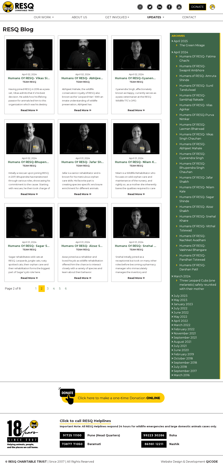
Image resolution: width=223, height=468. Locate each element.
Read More (28, 110)
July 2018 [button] (180, 366)
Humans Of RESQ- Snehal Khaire (139, 246)
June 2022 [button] (181, 312)
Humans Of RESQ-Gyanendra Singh (141, 78)
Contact (189, 17)
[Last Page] (76, 288)
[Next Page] (71, 288)
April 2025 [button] (180, 41)
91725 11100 (72, 435)
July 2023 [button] (180, 296)
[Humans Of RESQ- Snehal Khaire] (136, 222)
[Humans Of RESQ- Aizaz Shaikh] (83, 222)
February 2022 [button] (184, 329)
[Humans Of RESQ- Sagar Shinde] (29, 222)
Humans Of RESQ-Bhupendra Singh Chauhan (41, 162)
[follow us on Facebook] (170, 7)
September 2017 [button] (185, 371)
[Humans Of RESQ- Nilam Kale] (136, 138)
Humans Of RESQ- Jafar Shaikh (84, 162)
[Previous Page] (30, 288)
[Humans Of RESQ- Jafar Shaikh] (83, 138)
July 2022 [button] (180, 308)
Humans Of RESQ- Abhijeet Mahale (87, 78)
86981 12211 (154, 444)
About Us (79, 17)
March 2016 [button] (181, 375)
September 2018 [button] (185, 362)
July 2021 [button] (180, 346)
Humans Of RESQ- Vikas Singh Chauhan (37, 78)
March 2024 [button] (181, 276)
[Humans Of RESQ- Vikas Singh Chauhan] (29, 54)
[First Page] (25, 288)
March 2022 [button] (181, 325)
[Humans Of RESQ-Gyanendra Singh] (136, 54)
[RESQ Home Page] (18, 6)
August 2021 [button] (182, 341)
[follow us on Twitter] (150, 7)
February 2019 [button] (183, 354)
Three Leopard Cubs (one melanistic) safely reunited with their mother (197, 285)
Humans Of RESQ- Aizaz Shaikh (84, 246)
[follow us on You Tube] (180, 7)
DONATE (197, 7)
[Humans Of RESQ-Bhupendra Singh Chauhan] (29, 138)
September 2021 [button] (185, 337)
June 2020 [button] (181, 350)
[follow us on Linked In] (160, 7)
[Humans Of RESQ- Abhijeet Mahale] (83, 54)
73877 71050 (72, 444)
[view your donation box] (212, 6)
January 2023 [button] (183, 304)
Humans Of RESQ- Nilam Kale (137, 162)
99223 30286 (153, 435)
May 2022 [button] (180, 316)
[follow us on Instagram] (141, 7)
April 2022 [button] (180, 321)
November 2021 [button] (184, 333)
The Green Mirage (192, 45)
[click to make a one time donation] (111, 395)
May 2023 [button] (180, 300)
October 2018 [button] (183, 358)
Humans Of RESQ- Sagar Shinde (32, 246)
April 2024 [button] (180, 52)
